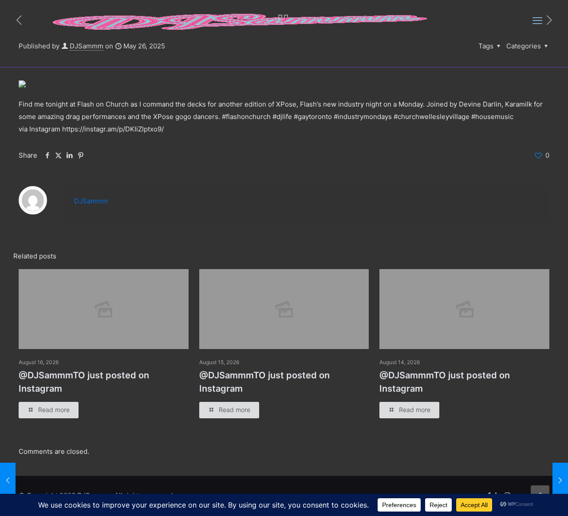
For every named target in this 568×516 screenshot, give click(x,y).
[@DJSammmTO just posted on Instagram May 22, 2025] (8, 480)
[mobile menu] (537, 20)
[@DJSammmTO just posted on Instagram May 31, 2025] (560, 480)
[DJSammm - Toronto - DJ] (241, 20)
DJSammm (91, 201)
